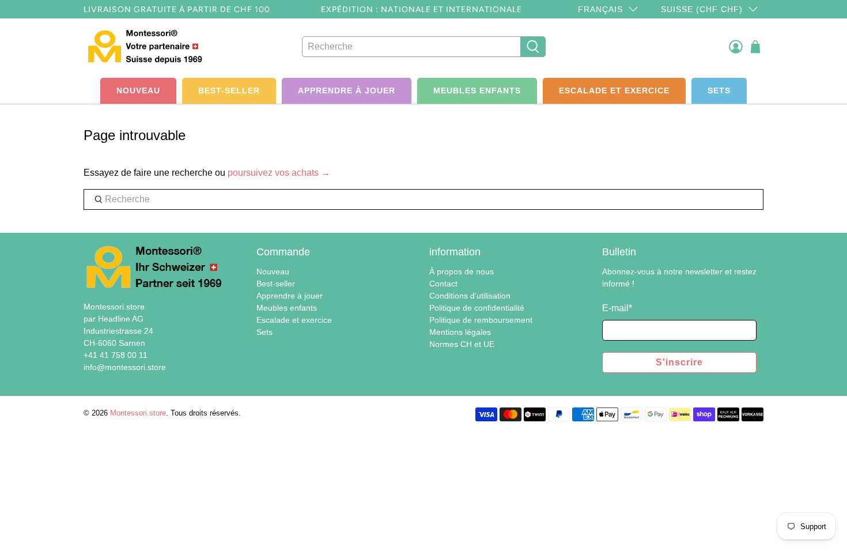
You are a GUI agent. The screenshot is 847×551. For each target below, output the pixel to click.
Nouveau (138, 90)
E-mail (617, 308)
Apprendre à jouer (346, 90)
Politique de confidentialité (476, 307)
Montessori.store (138, 413)
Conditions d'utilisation (470, 295)
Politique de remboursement (480, 319)
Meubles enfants (477, 90)
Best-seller (229, 90)
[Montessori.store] (148, 46)
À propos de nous (461, 271)
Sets (719, 90)
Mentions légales (460, 332)
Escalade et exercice (614, 90)
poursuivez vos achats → (279, 173)
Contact (443, 283)
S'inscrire (679, 362)
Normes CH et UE (461, 344)
